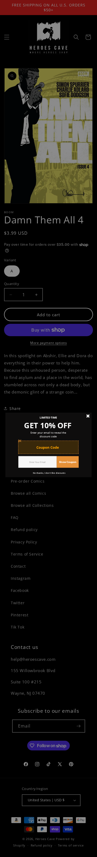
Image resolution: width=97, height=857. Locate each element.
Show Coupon (68, 461)
